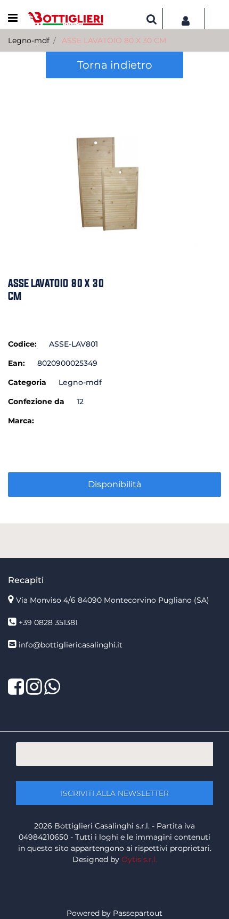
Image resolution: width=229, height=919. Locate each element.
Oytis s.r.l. (139, 859)
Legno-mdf (29, 40)
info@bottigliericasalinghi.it (70, 645)
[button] (114, 163)
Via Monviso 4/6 (112, 600)
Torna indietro (114, 65)
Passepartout (137, 913)
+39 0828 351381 (48, 622)
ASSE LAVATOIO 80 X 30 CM (114, 40)
